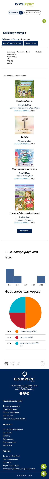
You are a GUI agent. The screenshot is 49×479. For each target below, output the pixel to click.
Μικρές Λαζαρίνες (24, 101)
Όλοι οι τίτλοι (30, 43)
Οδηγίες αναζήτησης (11, 413)
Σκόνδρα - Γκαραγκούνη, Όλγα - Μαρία (24, 108)
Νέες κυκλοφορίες (10, 459)
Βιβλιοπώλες (8, 439)
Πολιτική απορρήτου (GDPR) (14, 419)
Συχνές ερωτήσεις (10, 409)
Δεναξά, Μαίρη (24, 173)
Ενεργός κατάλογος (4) (12, 43)
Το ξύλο (24, 137)
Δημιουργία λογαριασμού (13, 430)
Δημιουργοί (7, 433)
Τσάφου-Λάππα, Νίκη (24, 176)
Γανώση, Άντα (24, 217)
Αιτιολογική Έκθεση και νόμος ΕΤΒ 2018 (19, 469)
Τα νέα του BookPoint (11, 456)
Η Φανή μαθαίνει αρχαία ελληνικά (24, 213)
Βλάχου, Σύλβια (24, 105)
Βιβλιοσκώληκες (9, 442)
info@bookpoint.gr (27, 389)
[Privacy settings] (44, 474)
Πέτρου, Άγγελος (24, 141)
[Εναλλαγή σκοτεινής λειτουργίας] (44, 467)
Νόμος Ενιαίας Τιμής (11, 466)
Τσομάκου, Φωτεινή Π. (24, 220)
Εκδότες (6, 436)
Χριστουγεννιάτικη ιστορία (24, 169)
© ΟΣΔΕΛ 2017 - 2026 (24, 475)
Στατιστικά (7, 445)
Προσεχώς (7, 463)
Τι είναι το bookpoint (11, 406)
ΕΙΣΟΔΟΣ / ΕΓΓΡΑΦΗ (32, 12)
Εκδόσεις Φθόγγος (22, 111)
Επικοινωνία (8, 416)
